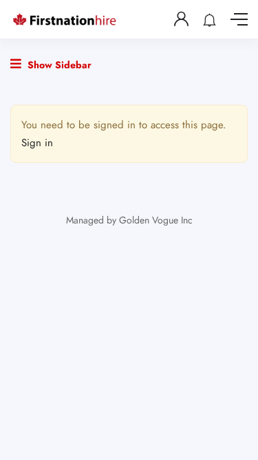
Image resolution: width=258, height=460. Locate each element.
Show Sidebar (58, 65)
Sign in (37, 142)
